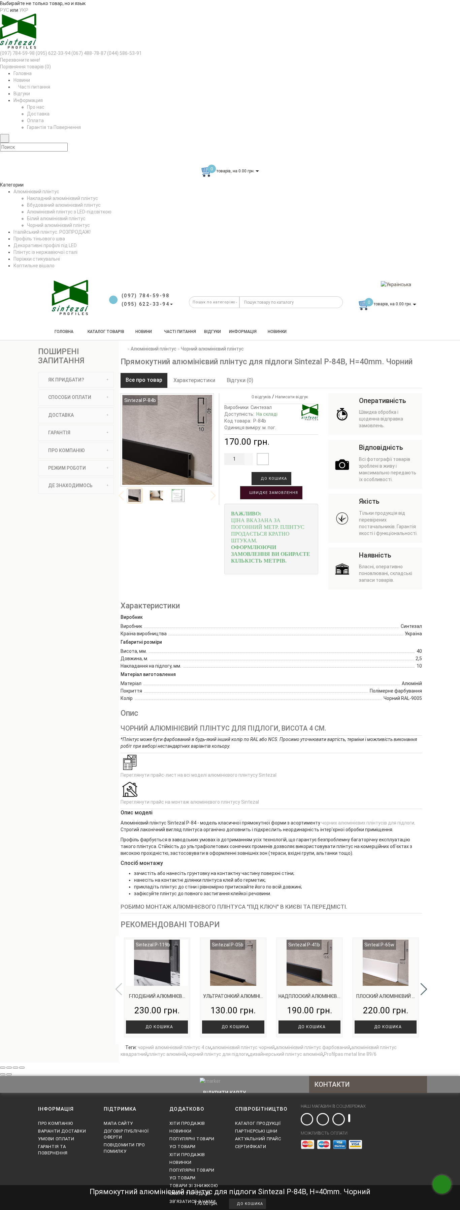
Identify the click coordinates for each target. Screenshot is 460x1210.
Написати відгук (291, 396)
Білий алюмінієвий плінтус (56, 218)
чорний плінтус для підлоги (218, 1054)
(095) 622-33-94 (53, 53)
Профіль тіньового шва (39, 238)
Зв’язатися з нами (192, 1201)
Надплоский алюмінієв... (309, 996)
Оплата (35, 120)
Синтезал (261, 407)
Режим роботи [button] (66, 468)
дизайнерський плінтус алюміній (286, 1054)
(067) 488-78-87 (88, 53)
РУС (4, 10)
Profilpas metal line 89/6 (350, 1054)
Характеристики (194, 380)
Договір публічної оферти (126, 1134)
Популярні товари (192, 1138)
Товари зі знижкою (193, 1185)
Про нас (35, 107)
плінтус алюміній (167, 1054)
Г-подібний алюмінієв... (157, 996)
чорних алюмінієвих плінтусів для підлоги (367, 823)
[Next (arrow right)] (9, 1074)
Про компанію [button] (66, 450)
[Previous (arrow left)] (2, 1074)
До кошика (273, 478)
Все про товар (144, 380)
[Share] (9, 1068)
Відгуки (21, 93)
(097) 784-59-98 (17, 53)
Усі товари (182, 1146)
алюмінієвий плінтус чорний (243, 1047)
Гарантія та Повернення (54, 127)
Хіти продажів (187, 1123)
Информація (243, 331)
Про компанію (55, 1123)
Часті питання (33, 87)
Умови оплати (56, 1138)
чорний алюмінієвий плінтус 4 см (174, 1047)
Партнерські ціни (256, 1131)
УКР (23, 10)
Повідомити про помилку (124, 1147)
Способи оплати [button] (69, 397)
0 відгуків (260, 396)
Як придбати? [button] (65, 379)
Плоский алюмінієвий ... (385, 996)
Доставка (38, 113)
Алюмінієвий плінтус (36, 191)
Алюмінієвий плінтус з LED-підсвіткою (69, 211)
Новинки (277, 331)
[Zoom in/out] (22, 1068)
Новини (21, 80)
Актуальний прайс (258, 1138)
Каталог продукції (258, 1123)
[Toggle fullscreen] (15, 1068)
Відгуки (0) (240, 380)
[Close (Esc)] (2, 1068)
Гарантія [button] (58, 432)
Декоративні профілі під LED (45, 245)
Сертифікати (250, 1146)
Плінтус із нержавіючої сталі (45, 252)
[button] (423, 989)
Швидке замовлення (273, 493)
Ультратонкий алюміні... (233, 996)
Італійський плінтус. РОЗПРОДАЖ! (52, 232)
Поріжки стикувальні (36, 259)
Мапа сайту (118, 1123)
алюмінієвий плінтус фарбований (313, 1047)
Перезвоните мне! (20, 60)
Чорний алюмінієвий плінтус (58, 225)
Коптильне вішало (34, 265)
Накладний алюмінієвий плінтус (62, 198)
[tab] (75, 380)
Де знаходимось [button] (70, 485)
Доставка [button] (60, 415)
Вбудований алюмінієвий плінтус (64, 205)
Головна (22, 73)
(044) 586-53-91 (124, 53)
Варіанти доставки (62, 1131)
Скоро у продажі (189, 1193)
